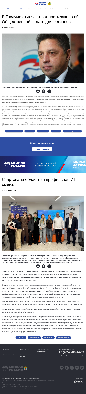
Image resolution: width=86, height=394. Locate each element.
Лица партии (25, 350)
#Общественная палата (14, 131)
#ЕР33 (21, 337)
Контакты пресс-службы (26, 356)
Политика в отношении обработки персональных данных (19, 386)
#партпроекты (48, 337)
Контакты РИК (8, 355)
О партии (7, 350)
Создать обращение (42, 149)
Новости (23, 8)
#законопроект (43, 131)
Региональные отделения (43, 351)
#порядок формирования (72, 131)
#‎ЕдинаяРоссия (34, 337)
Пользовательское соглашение (11, 383)
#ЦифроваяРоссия (63, 337)
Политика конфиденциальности (11, 384)
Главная (4, 8)
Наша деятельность (13, 8)
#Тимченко (30, 131)
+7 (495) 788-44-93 (71, 352)
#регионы (56, 131)
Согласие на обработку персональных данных (16, 388)
